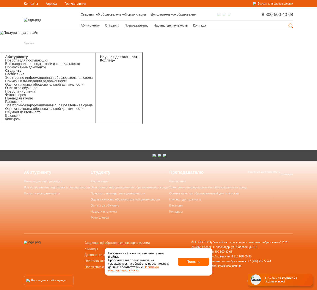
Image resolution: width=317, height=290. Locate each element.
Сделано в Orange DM (264, 281)
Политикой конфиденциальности (133, 268)
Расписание (14, 74)
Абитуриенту (90, 25)
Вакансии (12, 115)
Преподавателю (19, 98)
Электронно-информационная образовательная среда (49, 77)
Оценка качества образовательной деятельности (44, 84)
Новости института (20, 91)
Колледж (199, 25)
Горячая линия (75, 3)
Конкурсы (12, 119)
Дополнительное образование (173, 14)
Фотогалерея (15, 95)
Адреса (51, 3)
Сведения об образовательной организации (113, 14)
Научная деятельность (171, 25)
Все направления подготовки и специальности (42, 64)
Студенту (13, 70)
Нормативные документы (25, 67)
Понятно (193, 261)
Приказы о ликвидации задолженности (36, 81)
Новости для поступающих (26, 60)
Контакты (31, 3)
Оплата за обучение (21, 88)
